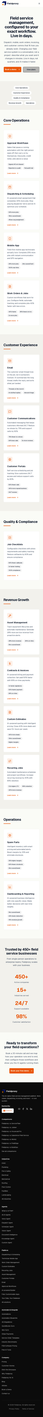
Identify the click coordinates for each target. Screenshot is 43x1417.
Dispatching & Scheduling (11, 1254)
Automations (6, 1314)
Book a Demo (7, 1390)
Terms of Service (28, 1409)
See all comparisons (9, 1151)
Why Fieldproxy (7, 1374)
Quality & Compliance (21, 98)
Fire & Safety (6, 1171)
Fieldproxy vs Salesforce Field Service (15, 1135)
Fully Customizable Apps (10, 1294)
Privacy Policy (14, 1409)
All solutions (6, 1302)
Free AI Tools (6, 1350)
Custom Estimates (8, 1266)
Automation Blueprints (9, 1318)
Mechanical (6, 1179)
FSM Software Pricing (9, 1346)
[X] (27, 1109)
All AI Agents (6, 1215)
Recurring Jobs (7, 1270)
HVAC (4, 1163)
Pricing (4, 1362)
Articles (4, 1386)
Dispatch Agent (7, 1223)
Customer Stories (8, 1366)
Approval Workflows (9, 1286)
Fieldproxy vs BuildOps (10, 1147)
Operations (30, 103)
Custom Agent (7, 1243)
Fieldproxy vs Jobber (9, 1127)
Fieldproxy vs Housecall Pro (12, 1131)
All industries (6, 1199)
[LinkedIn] (31, 1109)
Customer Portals (8, 1278)
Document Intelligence (9, 1235)
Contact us (6, 1393)
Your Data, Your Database (11, 1298)
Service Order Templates (10, 1338)
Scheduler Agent (7, 1227)
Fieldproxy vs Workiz (9, 1139)
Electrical (5, 1175)
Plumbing (5, 1167)
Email (3, 1282)
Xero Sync (5, 1330)
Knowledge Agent (8, 1239)
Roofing (4, 1183)
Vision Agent (6, 1231)
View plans (31, 69)
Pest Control (6, 1187)
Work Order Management (10, 1262)
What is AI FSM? (7, 1211)
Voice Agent (6, 1219)
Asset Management (8, 1274)
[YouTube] (19, 1109)
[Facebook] (23, 1109)
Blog (3, 1382)
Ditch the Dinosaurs (9, 1370)
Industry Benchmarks (9, 1342)
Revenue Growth (15, 103)
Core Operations (21, 88)
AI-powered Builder (8, 1290)
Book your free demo (20, 1071)
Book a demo (10, 69)
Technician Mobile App (10, 1258)
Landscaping (6, 1195)
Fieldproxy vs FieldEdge (10, 1143)
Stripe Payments (7, 1334)
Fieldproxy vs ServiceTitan (11, 1123)
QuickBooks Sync (8, 1326)
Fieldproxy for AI (7, 1378)
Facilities (5, 1191)
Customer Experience (21, 93)
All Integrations (7, 1322)
